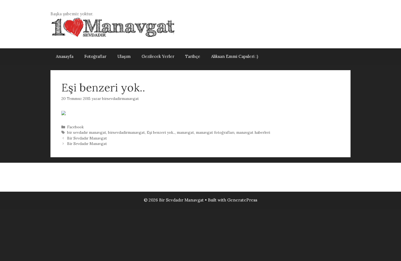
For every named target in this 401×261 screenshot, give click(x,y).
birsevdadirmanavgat (126, 132)
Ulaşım (124, 56)
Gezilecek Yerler (158, 56)
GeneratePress (242, 200)
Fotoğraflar (95, 56)
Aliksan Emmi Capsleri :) (234, 56)
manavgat (185, 132)
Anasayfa (64, 56)
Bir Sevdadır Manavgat (87, 138)
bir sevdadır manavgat (86, 132)
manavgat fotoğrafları (215, 132)
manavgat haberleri (253, 132)
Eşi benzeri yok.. (161, 132)
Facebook (75, 126)
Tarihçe (192, 56)
